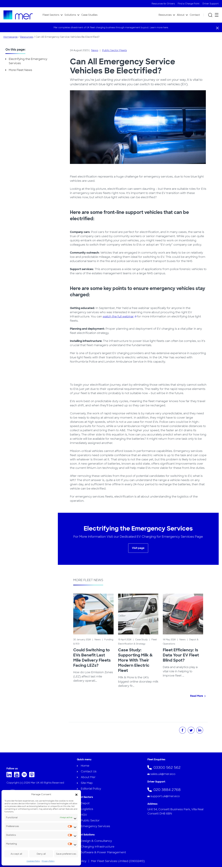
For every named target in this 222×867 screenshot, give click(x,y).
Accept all (16, 853)
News (94, 50)
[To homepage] (18, 15)
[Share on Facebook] (182, 730)
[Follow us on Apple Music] (32, 776)
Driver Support (211, 3)
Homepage (10, 36)
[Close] (217, 28)
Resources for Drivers (163, 3)
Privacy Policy (48, 861)
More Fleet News (20, 70)
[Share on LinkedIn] (199, 730)
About (180, 14)
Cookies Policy (33, 861)
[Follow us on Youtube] (17, 776)
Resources (165, 14)
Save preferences (66, 853)
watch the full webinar (118, 316)
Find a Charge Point (188, 3)
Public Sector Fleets (114, 50)
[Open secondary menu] (217, 15)
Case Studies (89, 14)
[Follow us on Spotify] (25, 776)
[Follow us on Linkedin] (9, 776)
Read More (196, 695)
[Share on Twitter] (191, 730)
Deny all (41, 853)
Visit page (138, 548)
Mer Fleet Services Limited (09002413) (118, 861)
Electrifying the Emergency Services (28, 61)
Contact (195, 14)
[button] (76, 794)
